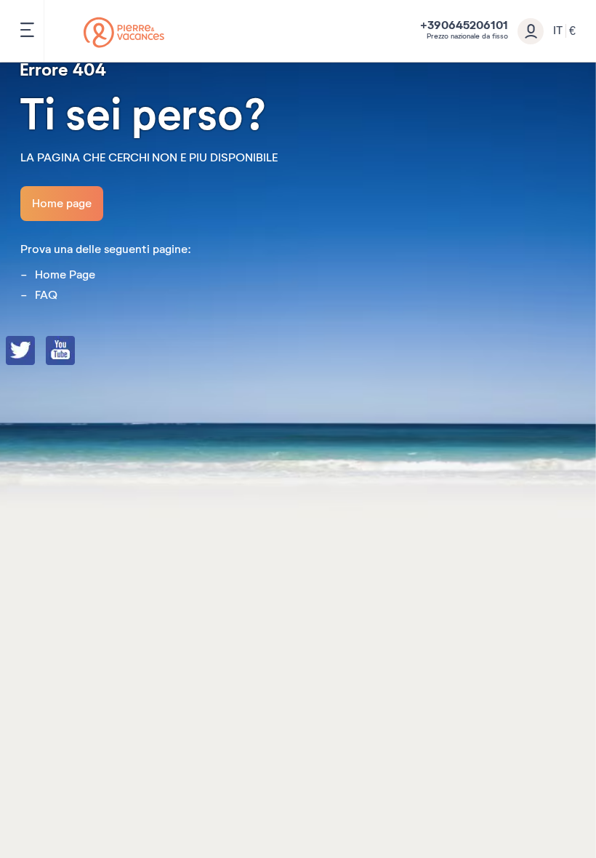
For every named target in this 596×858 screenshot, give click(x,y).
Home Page (65, 275)
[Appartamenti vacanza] (124, 32)
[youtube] (74, 352)
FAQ (46, 295)
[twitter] (34, 352)
